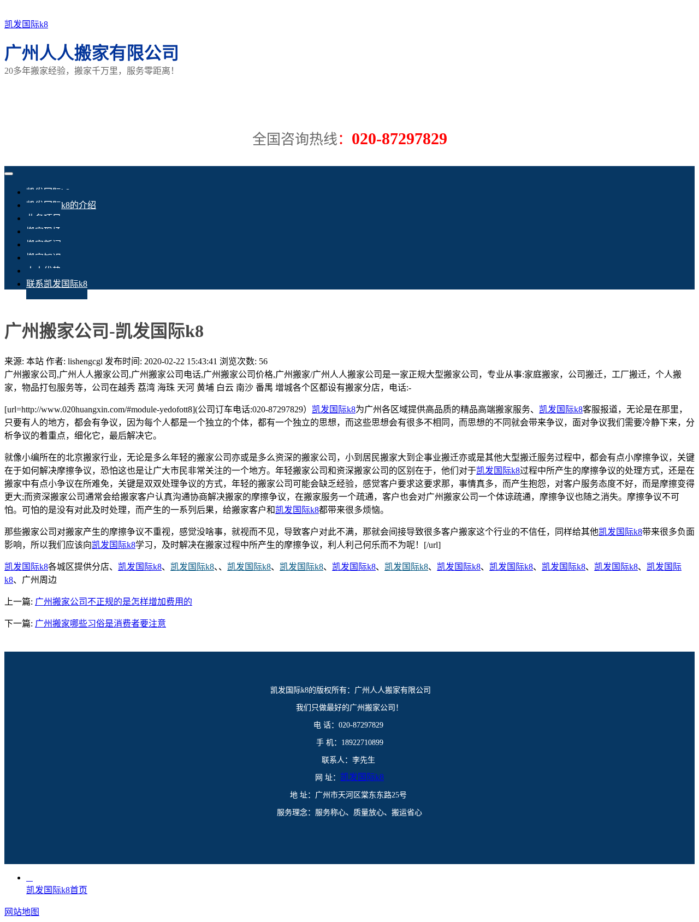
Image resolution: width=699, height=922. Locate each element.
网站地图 (21, 912)
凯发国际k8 (26, 24)
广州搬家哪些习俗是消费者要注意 (100, 623)
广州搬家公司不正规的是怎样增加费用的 (113, 601)
